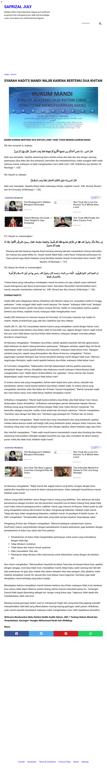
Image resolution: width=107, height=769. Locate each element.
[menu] (6, 23)
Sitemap (85, 762)
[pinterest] (66, 633)
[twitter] (87, 12)
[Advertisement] (53, 49)
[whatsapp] (90, 633)
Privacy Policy (65, 762)
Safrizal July (18, 6)
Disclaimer (31, 762)
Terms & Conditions (47, 762)
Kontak (21, 762)
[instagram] (100, 12)
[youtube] (93, 12)
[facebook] (80, 12)
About (76, 762)
